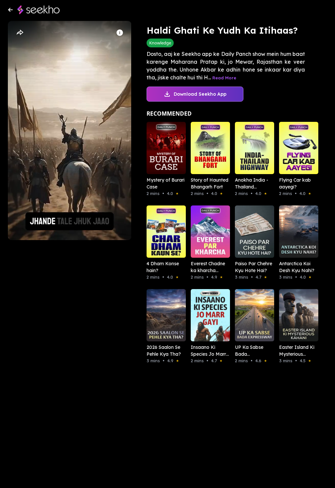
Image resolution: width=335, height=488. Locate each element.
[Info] (119, 32)
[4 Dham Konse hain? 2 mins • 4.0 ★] (159, 231)
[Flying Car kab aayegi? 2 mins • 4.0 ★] (292, 148)
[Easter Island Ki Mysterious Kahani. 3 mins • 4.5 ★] (292, 315)
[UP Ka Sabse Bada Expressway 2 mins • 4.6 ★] (248, 315)
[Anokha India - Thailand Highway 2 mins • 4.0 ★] (248, 148)
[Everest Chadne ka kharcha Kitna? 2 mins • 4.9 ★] (204, 231)
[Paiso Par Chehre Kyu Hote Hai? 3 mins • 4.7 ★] (248, 231)
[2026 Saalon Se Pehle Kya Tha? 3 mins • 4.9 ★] (159, 315)
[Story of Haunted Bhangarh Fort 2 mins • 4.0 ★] (204, 148)
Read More (224, 77)
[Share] (19, 32)
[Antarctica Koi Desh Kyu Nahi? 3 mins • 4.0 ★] (292, 231)
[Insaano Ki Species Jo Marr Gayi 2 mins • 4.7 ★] (204, 315)
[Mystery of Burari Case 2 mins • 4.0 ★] (159, 148)
